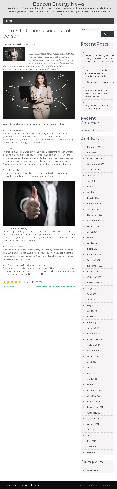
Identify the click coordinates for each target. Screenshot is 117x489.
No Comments (29, 44)
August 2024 (93, 226)
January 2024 (93, 260)
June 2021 (92, 435)
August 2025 (93, 169)
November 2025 (95, 158)
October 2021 (94, 413)
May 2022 (91, 373)
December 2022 (95, 333)
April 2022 (92, 379)
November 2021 (95, 407)
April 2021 (91, 446)
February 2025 (94, 203)
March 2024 (93, 249)
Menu (8, 20)
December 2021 (95, 401)
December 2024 (95, 215)
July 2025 (91, 175)
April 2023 (92, 311)
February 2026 (94, 147)
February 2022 (94, 390)
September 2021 (95, 418)
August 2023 (93, 288)
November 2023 (95, 271)
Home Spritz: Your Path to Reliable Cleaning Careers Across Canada (97, 93)
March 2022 (93, 384)
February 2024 (94, 254)
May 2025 (91, 186)
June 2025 (92, 181)
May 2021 (91, 441)
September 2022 (95, 350)
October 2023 (94, 277)
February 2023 (94, 322)
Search (84, 29)
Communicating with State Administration (54, 286)
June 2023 (92, 299)
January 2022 (93, 396)
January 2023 (93, 328)
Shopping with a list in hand (100, 82)
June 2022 (92, 367)
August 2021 (93, 424)
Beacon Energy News (58, 4)
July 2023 (91, 294)
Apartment (92, 470)
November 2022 (95, 339)
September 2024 (95, 220)
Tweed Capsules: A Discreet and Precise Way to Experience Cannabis (98, 73)
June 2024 (92, 232)
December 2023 (95, 266)
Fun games (8, 286)
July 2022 (91, 362)
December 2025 (95, 152)
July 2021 (91, 429)
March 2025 (93, 198)
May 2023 (92, 305)
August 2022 (93, 356)
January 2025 (93, 209)
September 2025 (95, 164)
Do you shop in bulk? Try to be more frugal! (98, 107)
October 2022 (94, 345)
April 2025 (92, 192)
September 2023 (95, 282)
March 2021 (92, 452)
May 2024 (92, 237)
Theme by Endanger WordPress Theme (94, 485)
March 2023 (93, 316)
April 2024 (92, 243)
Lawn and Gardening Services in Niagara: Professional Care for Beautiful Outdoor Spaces (99, 58)
